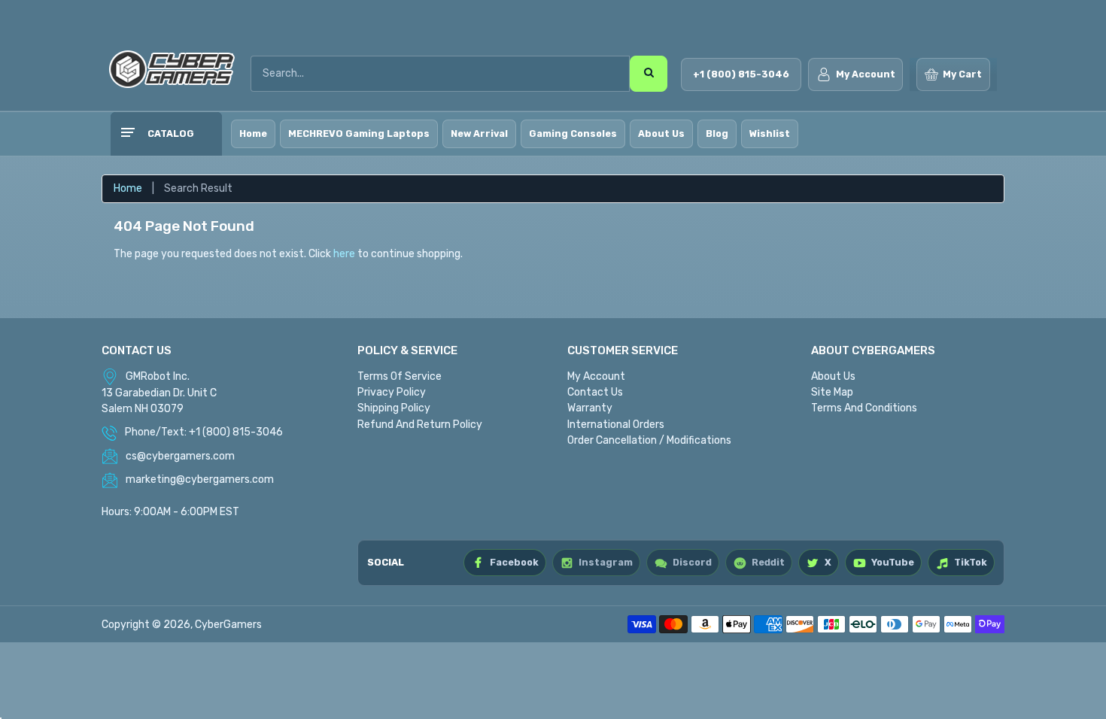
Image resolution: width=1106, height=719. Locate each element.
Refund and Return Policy (419, 424)
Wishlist (769, 133)
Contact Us (595, 392)
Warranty (589, 408)
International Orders (615, 424)
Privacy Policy (391, 392)
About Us (661, 133)
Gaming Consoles (573, 133)
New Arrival (479, 133)
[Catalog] (127, 134)
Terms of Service (399, 376)
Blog (717, 133)
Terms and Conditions (864, 408)
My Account (596, 376)
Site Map (832, 392)
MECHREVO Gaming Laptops (359, 133)
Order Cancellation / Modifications (649, 440)
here (344, 253)
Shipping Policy (393, 408)
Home (253, 133)
